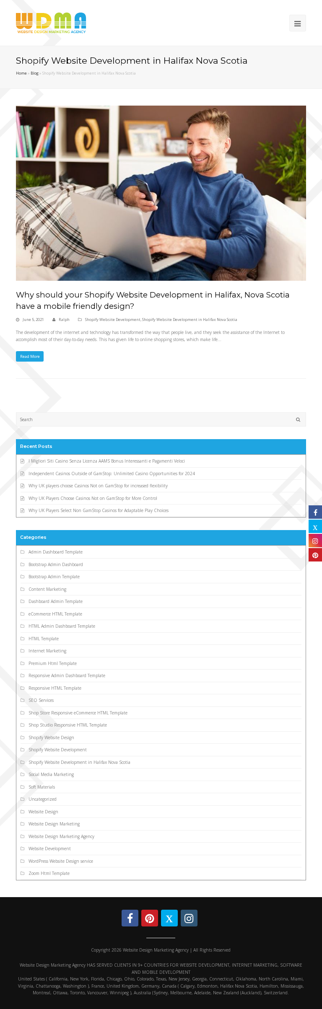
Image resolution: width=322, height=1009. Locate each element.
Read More (30, 356)
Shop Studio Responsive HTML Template (68, 725)
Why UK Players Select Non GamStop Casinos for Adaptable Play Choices (99, 510)
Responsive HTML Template (55, 688)
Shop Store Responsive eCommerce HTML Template (78, 713)
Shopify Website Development (112, 319)
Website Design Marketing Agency (61, 836)
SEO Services (41, 700)
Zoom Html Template (49, 873)
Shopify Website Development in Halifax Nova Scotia (189, 319)
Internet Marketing (47, 651)
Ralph (64, 319)
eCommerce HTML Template (55, 614)
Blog (35, 73)
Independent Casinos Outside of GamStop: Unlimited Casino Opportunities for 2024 (112, 473)
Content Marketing (47, 589)
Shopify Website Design (51, 737)
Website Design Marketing (54, 824)
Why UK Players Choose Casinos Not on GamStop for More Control (93, 498)
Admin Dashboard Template (56, 552)
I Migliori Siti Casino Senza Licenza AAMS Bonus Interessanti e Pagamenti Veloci (107, 461)
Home (21, 73)
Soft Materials (42, 787)
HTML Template (44, 639)
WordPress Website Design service (61, 861)
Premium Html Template (53, 663)
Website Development (50, 848)
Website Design (43, 812)
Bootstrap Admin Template (54, 577)
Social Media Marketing (51, 774)
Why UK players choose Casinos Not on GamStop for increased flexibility (98, 486)
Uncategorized (43, 799)
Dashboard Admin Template (56, 601)
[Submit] (298, 419)
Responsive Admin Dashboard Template (67, 675)
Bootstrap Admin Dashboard (56, 564)
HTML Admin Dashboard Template (62, 626)
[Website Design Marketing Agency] (51, 22)
